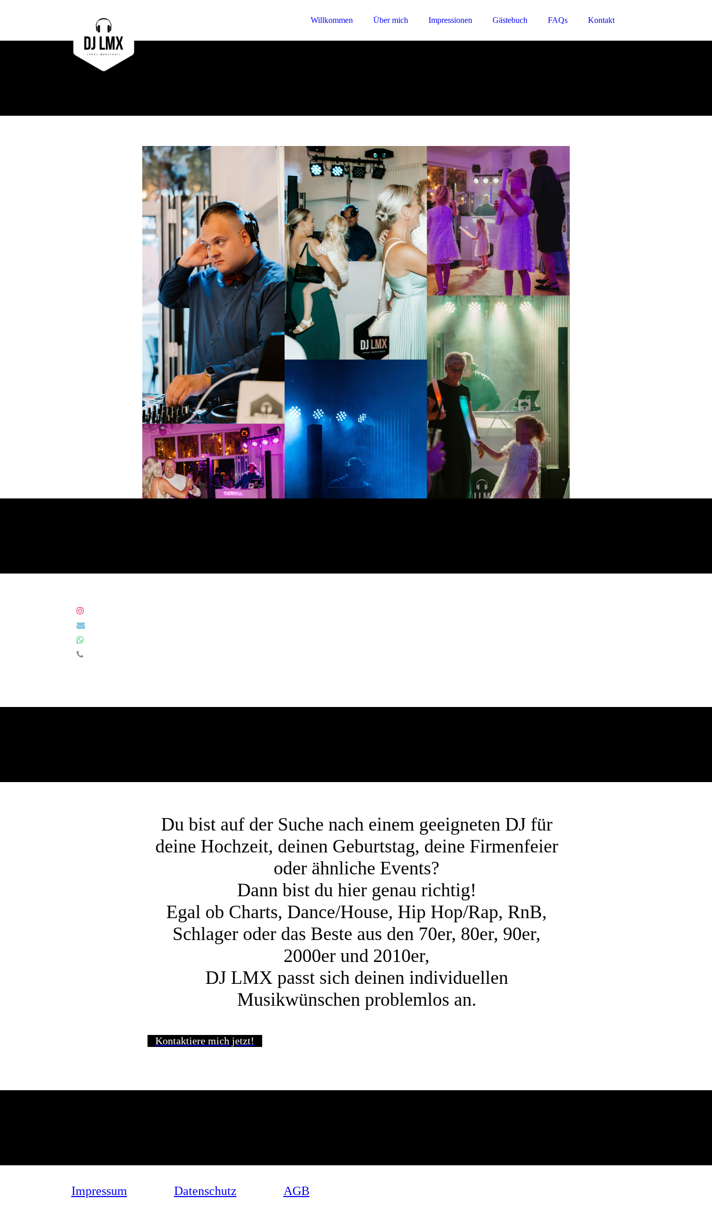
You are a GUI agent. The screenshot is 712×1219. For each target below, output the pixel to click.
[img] (162, 36)
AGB (297, 1191)
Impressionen (450, 20)
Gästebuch (510, 20)
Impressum (99, 1191)
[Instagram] (80, 610)
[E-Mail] (81, 625)
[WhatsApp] (80, 640)
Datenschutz (205, 1191)
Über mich (390, 20)
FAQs (558, 20)
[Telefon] (80, 654)
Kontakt (601, 20)
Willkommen (332, 20)
